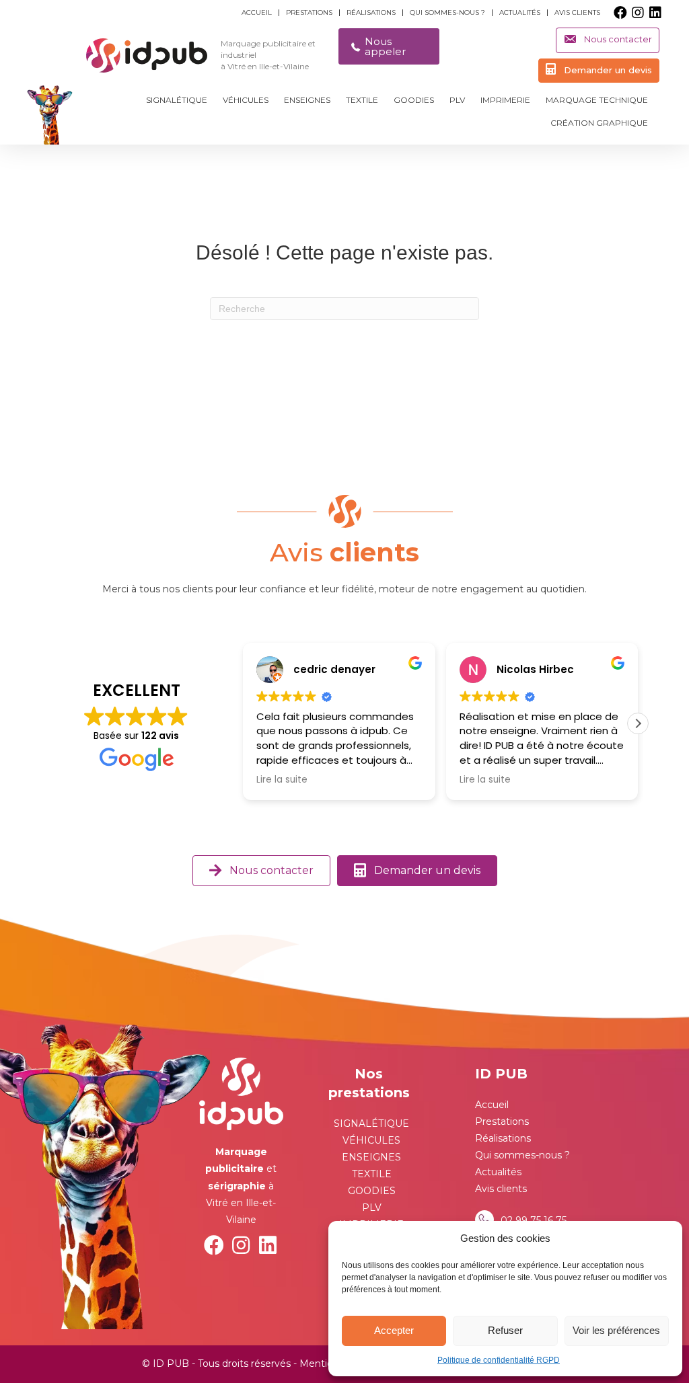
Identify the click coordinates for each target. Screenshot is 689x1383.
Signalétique (176, 100)
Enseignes (307, 100)
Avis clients (577, 12)
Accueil (257, 12)
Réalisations (371, 12)
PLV (457, 100)
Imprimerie (505, 100)
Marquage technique (597, 100)
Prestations (309, 12)
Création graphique (599, 123)
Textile (362, 100)
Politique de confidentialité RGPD (498, 1360)
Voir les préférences (616, 1330)
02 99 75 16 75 (534, 1220)
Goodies (414, 100)
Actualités (519, 12)
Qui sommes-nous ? (447, 12)
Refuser (505, 1330)
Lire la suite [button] (281, 780)
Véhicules (245, 100)
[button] (620, 12)
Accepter (394, 1330)
